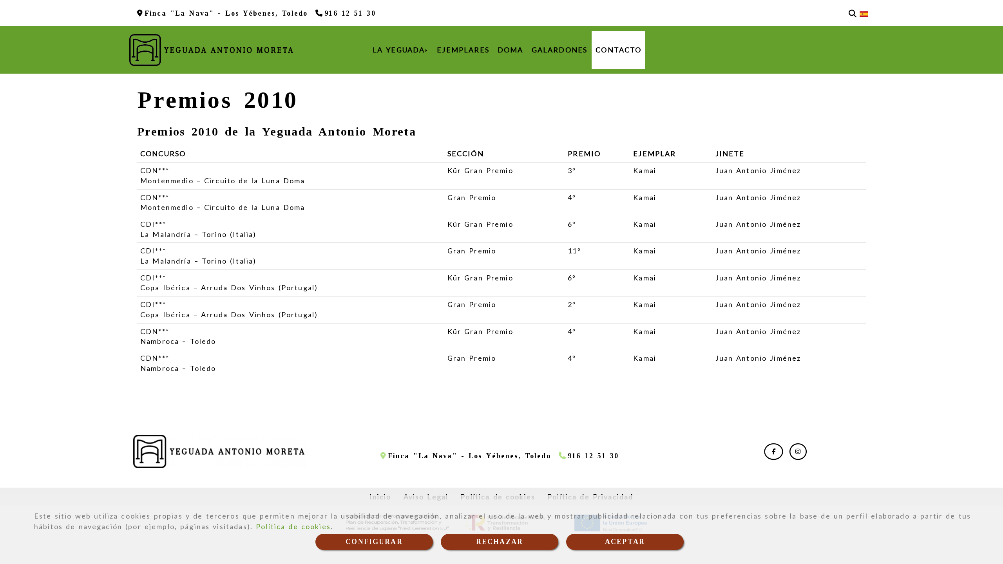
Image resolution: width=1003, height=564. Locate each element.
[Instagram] (798, 451)
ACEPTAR (625, 542)
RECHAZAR (499, 542)
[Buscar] (852, 13)
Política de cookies (293, 526)
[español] (864, 13)
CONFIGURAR (374, 542)
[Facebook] (773, 451)
